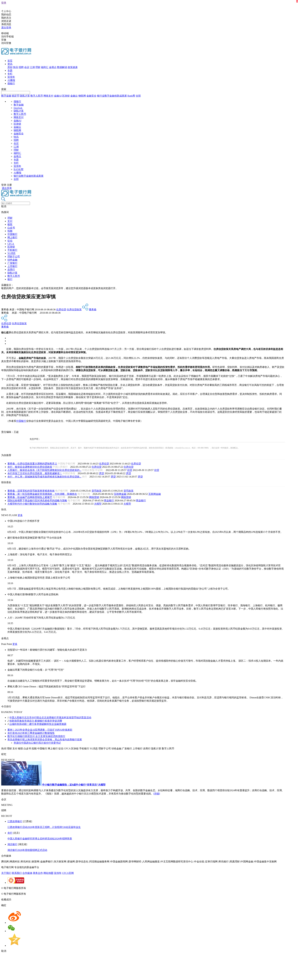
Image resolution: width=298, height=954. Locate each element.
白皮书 (11, 227)
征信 (9, 240)
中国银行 (12, 234)
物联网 (82, 95)
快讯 (15, 67)
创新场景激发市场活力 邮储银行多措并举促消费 (35, 720)
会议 (26, 67)
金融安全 (91, 95)
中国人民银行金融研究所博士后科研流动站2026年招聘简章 (39, 838)
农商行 (11, 269)
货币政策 (97, 490)
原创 (9, 67)
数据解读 (62, 67)
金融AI (58, 95)
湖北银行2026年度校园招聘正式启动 (27, 850)
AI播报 (11, 80)
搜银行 (11, 83)
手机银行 (12, 250)
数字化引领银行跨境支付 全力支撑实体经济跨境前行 (36, 736)
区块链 (66, 95)
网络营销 (94, 497)
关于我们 (6, 873)
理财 (37, 67)
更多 (20, 515)
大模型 (98, 503)
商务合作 (38, 873)
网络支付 (48, 95)
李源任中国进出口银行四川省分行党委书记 (37, 742)
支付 (9, 221)
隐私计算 (25, 95)
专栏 (9, 73)
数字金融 (6, 95)
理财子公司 (13, 256)
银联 (9, 224)
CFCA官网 (68, 873)
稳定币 (15, 95)
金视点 (52, 67)
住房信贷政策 (74, 309)
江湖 (32, 67)
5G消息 (11, 253)
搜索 (3, 89)
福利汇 (44, 67)
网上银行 (12, 237)
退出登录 (6, 27)
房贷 (101, 473)
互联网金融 (120, 494)
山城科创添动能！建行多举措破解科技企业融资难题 (37, 724)
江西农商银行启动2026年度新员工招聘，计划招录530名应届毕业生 (44, 827)
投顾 (9, 231)
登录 (3, 2)
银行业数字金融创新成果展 (112, 95)
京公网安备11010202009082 (67, 888)
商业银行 (109, 500)
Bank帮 (131, 95)
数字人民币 (36, 95)
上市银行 (12, 266)
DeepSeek (18, 108)
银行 (9, 279)
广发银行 (12, 263)
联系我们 (17, 873)
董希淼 (92, 309)
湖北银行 (12, 844)
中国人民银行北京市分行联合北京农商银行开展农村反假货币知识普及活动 (50, 717)
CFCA (10, 243)
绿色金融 (12, 259)
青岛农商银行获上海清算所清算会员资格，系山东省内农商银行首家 (44, 739)
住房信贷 (61, 309)
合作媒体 (27, 873)
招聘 (21, 67)
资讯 (9, 64)
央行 (9, 833)
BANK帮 (18, 169)
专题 (9, 70)
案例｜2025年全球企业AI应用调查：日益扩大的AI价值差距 (39, 729)
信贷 (129, 470)
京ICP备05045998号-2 (38, 888)
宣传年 (11, 77)
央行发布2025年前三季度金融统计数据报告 (31, 733)
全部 (138, 95)
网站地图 (48, 873)
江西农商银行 (14, 821)
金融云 (74, 95)
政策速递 (73, 67)
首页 (9, 60)
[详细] (156, 793)
